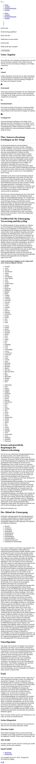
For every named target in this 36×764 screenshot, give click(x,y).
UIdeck (12, 759)
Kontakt (7, 10)
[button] (1, 762)
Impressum (8, 752)
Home (6, 5)
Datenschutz (8, 754)
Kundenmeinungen (10, 8)
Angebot (7, 6)
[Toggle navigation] (3, 2)
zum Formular (5, 50)
